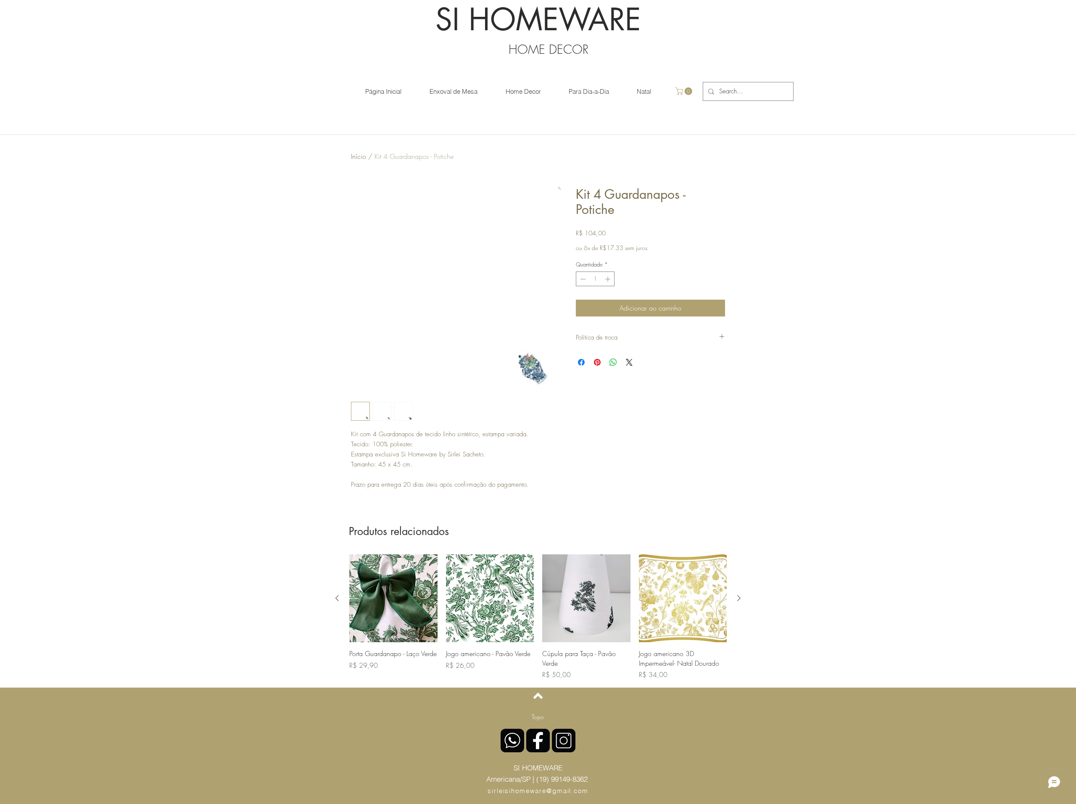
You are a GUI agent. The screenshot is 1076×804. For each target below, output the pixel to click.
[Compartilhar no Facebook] (581, 362)
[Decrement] (582, 279)
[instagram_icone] (563, 740)
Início (358, 156)
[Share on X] (629, 362)
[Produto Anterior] (337, 598)
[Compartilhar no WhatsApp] (613, 362)
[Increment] (609, 279)
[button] (684, 91)
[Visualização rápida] (393, 598)
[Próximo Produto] (739, 598)
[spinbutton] (595, 279)
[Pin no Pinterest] (597, 362)
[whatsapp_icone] (512, 740)
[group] (538, 617)
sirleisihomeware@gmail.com (538, 791)
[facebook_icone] (538, 740)
